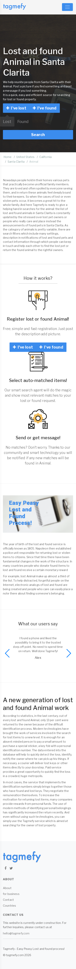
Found (23, 121)
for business (11, 894)
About (7, 888)
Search (38, 134)
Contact (8, 900)
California (45, 157)
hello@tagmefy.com (16, 933)
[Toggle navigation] (67, 7)
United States (25, 157)
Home (8, 157)
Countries (9, 905)
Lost (7, 121)
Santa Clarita (16, 161)
